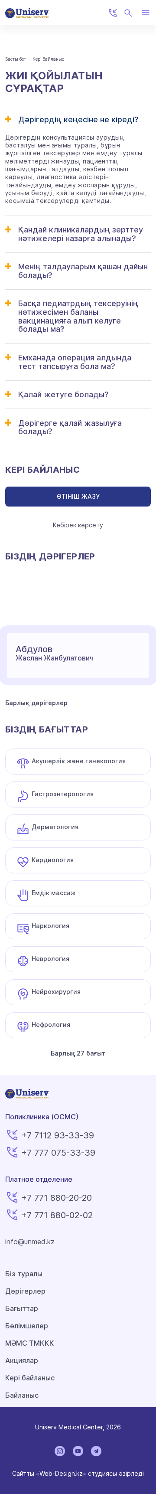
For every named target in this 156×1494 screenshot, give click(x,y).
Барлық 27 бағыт (78, 1053)
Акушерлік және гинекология (79, 761)
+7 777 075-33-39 (58, 1152)
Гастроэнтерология (63, 794)
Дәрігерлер (25, 1291)
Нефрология (51, 1024)
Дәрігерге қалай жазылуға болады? (70, 427)
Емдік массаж (54, 892)
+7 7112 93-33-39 (57, 1135)
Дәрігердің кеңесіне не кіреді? (78, 119)
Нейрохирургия (56, 991)
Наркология (50, 925)
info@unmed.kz (30, 1241)
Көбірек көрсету (78, 525)
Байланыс (22, 1395)
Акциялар (21, 1360)
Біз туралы (23, 1273)
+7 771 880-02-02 (57, 1215)
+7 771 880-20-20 (56, 1198)
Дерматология (55, 826)
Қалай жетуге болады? (63, 394)
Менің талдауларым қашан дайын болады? (83, 271)
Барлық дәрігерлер (36, 702)
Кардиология (53, 859)
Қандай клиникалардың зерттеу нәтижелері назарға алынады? (80, 234)
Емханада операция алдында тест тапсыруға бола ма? (74, 362)
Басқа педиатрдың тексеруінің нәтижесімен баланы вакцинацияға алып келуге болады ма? (78, 316)
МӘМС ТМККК (29, 1343)
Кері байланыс (30, 1377)
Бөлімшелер (26, 1325)
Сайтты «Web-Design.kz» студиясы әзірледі (78, 1473)
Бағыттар (21, 1308)
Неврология (50, 958)
